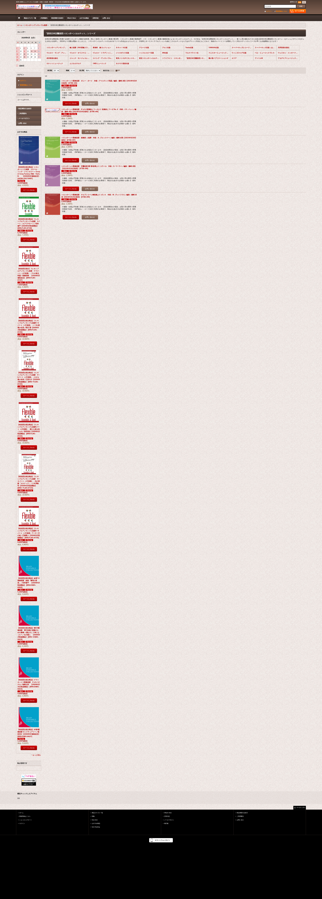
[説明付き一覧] (118, 70)
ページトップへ (300, 807)
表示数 (49, 70)
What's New (168, 812)
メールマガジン (24, 118)
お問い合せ (22, 123)
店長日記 (167, 816)
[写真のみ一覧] (113, 70)
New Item (95, 820)
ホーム (21, 812)
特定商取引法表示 (24, 109)
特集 (93, 816)
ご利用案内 (22, 113)
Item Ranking (96, 827)
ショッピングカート (25, 820)
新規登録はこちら (281, 11)
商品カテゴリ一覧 (97, 812)
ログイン (269, 11)
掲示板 (166, 823)
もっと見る (36, 755)
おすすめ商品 (96, 823)
